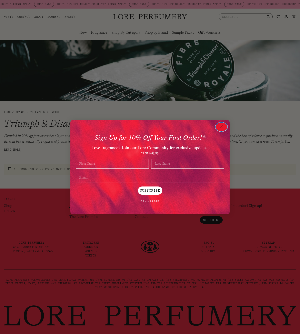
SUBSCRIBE (150, 190)
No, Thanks (150, 200)
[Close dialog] (221, 127)
